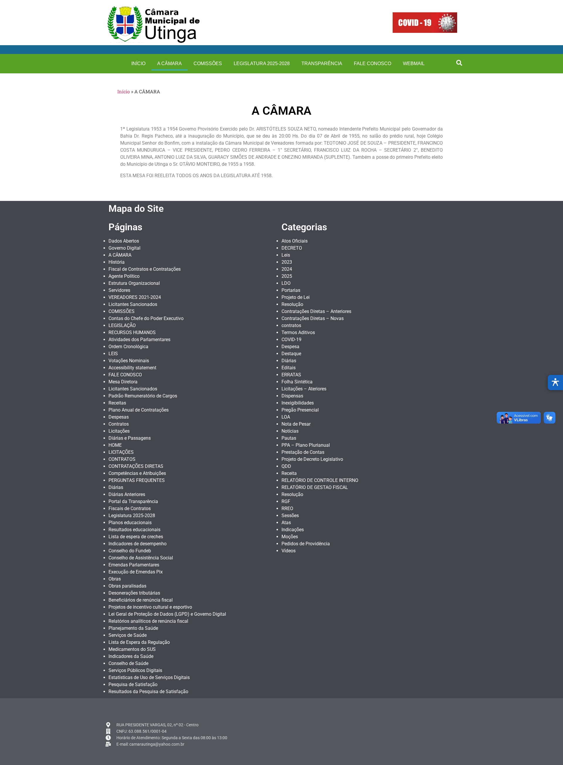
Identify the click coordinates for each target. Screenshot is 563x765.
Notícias (290, 431)
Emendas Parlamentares (133, 565)
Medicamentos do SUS (132, 649)
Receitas (117, 403)
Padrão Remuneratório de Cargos (142, 396)
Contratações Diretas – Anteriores (316, 311)
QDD (286, 466)
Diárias (115, 487)
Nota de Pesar (296, 424)
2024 (287, 269)
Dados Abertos (123, 241)
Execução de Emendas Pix (135, 572)
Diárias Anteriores (126, 494)
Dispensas (292, 396)
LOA (286, 417)
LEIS (113, 353)
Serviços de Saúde (127, 635)
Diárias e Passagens (129, 438)
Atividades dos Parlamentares (139, 339)
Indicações (293, 529)
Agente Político (124, 276)
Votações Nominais (128, 360)
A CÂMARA (169, 63)
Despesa (290, 346)
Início (123, 91)
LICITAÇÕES (121, 452)
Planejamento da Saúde (133, 628)
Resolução (292, 304)
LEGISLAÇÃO (122, 325)
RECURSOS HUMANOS (132, 332)
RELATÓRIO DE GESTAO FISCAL (315, 487)
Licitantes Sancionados (132, 304)
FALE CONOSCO (372, 63)
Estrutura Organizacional (134, 283)
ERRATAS (291, 375)
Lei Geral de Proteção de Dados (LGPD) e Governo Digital (167, 614)
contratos (291, 325)
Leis (286, 255)
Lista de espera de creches (135, 536)
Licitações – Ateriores (304, 389)
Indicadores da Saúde (130, 656)
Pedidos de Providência (306, 543)
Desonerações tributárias (134, 593)
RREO (287, 508)
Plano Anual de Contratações (138, 410)
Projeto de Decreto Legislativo (312, 459)
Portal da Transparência (133, 501)
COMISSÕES (208, 63)
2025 (287, 276)
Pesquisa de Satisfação (132, 684)
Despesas (118, 417)
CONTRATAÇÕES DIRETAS (135, 466)
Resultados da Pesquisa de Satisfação (148, 691)
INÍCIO (138, 63)
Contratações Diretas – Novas (313, 318)
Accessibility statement (132, 367)
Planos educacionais (130, 522)
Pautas (289, 438)
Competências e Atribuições (137, 473)
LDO (286, 283)
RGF (286, 501)
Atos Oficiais (295, 241)
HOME (115, 445)
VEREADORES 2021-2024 (134, 297)
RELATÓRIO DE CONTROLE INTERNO (320, 480)
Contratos (118, 424)
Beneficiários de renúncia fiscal (140, 600)
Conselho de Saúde (128, 663)
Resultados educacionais (134, 529)
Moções (290, 536)
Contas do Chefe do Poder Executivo (146, 318)
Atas (286, 522)
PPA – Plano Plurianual (306, 445)
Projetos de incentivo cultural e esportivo (150, 607)
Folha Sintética (297, 382)
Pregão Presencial (300, 410)
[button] (459, 63)
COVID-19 (291, 339)
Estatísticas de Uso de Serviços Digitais (149, 677)
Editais (289, 367)
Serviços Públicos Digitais (135, 670)
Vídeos (289, 551)
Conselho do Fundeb (129, 551)
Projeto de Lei (296, 297)
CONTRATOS (121, 459)
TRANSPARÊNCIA (321, 63)
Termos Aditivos (298, 332)
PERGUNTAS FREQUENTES (136, 480)
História (116, 262)
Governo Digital (124, 248)
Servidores (119, 290)
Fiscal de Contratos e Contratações (144, 269)
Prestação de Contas (303, 452)
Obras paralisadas (127, 586)
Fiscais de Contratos (129, 508)
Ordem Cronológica (128, 346)
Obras (114, 579)
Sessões (290, 515)
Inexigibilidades (298, 403)
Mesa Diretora (123, 382)
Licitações (119, 431)
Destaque (291, 353)
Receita (289, 473)
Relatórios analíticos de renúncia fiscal (148, 621)
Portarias (291, 290)
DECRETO (292, 248)
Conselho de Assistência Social (140, 558)
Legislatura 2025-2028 (262, 63)
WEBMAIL (414, 63)
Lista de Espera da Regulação (139, 642)
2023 (287, 262)
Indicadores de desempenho (137, 543)
